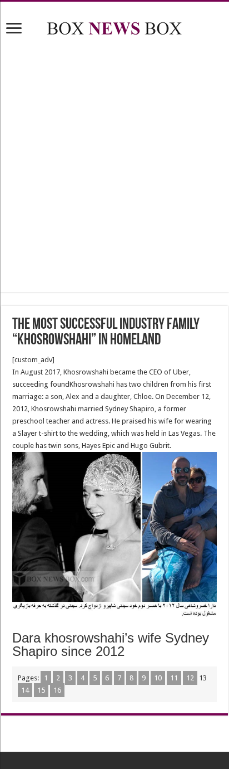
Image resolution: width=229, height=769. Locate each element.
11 (174, 678)
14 (25, 690)
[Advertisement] (114, 166)
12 (190, 678)
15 (41, 690)
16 (57, 690)
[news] (114, 26)
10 (158, 678)
